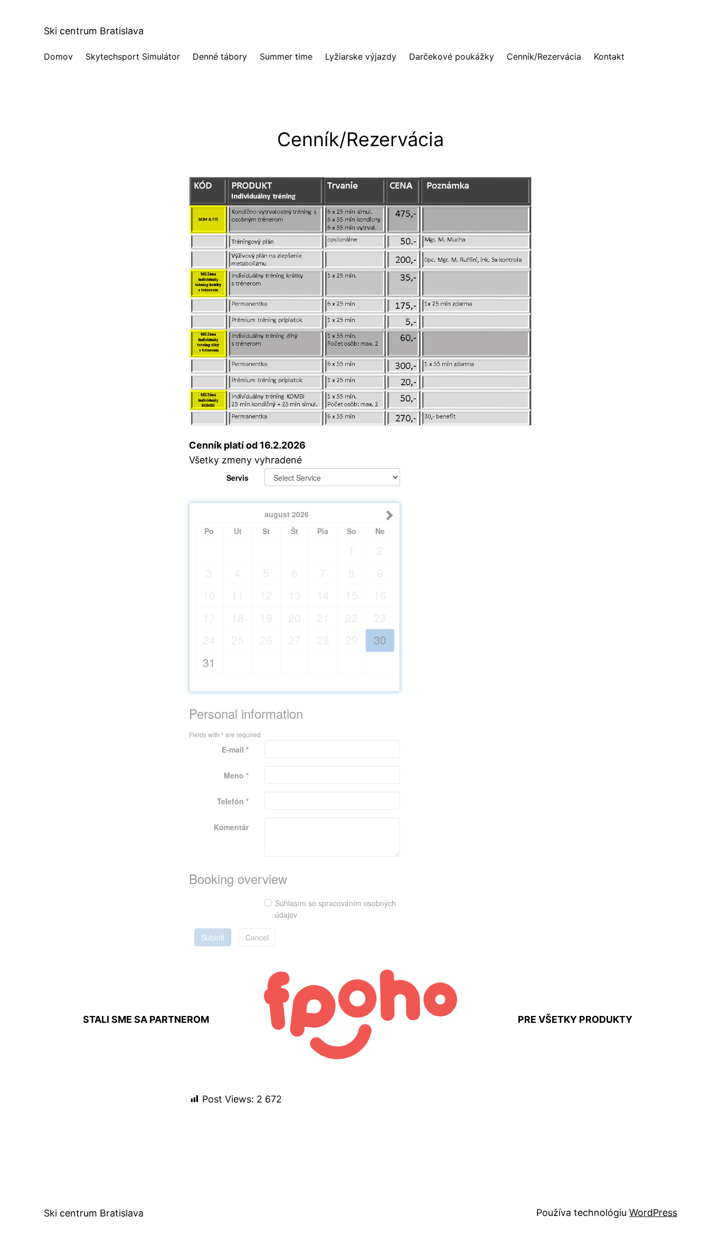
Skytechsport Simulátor (133, 56)
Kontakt (609, 56)
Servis (237, 477)
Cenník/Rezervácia (544, 56)
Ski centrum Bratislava (94, 30)
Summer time (286, 56)
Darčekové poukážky (451, 56)
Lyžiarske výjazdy (360, 56)
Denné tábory (220, 56)
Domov (58, 56)
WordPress (653, 1212)
